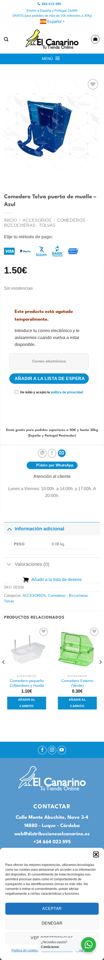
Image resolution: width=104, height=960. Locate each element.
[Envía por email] (61, 453)
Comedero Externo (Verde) (77, 683)
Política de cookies (25, 950)
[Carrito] (95, 39)
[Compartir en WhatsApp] (42, 453)
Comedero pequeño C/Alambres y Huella (27, 683)
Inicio (10, 220)
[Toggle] (9, 528)
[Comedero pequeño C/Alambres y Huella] (26, 649)
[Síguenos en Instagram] (52, 750)
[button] (96, 854)
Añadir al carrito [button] (26, 703)
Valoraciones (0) (32, 564)
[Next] (100, 673)
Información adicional (39, 528)
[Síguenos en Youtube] (61, 750)
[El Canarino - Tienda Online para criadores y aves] (52, 39)
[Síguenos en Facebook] (42, 750)
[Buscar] (6, 39)
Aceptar (52, 908)
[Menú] (57, 58)
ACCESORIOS (37, 220)
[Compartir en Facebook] (52, 453)
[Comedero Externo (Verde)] (77, 649)
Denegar (52, 923)
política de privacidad (67, 392)
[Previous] (3, 673)
